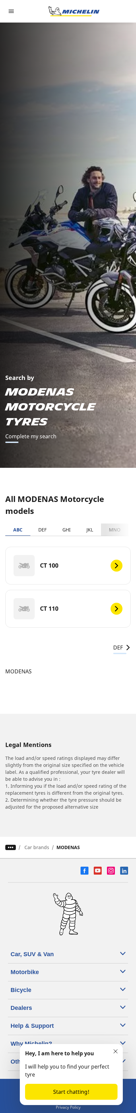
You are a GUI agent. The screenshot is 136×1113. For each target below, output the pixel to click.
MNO (114, 529)
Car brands (36, 847)
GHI (66, 529)
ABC (17, 529)
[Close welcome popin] (115, 1051)
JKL (89, 529)
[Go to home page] (74, 11)
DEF (42, 529)
